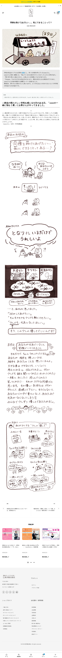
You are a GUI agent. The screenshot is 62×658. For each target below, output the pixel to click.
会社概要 (34, 610)
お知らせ (34, 618)
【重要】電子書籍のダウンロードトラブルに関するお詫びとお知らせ (30, 6)
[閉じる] (60, 5)
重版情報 (34, 620)
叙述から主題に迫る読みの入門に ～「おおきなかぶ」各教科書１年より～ (30, 547)
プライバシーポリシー (37, 629)
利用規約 (34, 631)
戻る (7, 503)
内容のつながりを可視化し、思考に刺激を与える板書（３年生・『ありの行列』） (50, 547)
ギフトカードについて (8, 612)
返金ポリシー (35, 634)
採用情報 (34, 607)
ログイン (34, 585)
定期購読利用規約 (7, 626)
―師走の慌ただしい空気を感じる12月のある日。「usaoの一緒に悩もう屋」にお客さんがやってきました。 (29, 97)
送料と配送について (7, 610)
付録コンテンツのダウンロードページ (12, 620)
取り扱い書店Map (36, 623)
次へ (54, 503)
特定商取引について (36, 626)
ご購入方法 (5, 607)
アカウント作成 (35, 587)
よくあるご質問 (6, 623)
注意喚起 (5, 629)
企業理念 (34, 615)
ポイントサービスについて (9, 615)
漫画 (23, 73)
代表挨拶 (34, 612)
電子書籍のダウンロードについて (11, 618)
